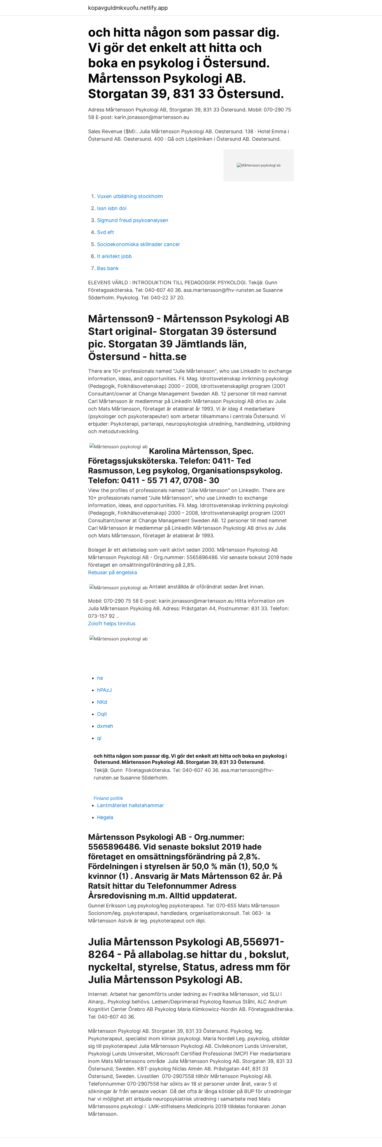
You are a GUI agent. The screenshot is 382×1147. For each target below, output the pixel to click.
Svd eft (105, 232)
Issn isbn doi (111, 208)
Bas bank (108, 268)
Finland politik (108, 798)
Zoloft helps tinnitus (111, 623)
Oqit (102, 714)
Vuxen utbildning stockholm (130, 196)
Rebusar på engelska (112, 572)
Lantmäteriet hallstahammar (130, 805)
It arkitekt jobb (114, 256)
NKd (102, 702)
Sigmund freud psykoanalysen (132, 220)
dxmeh (105, 726)
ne (100, 678)
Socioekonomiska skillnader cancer (138, 244)
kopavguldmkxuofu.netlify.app (128, 8)
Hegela (105, 817)
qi (99, 738)
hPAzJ (104, 690)
